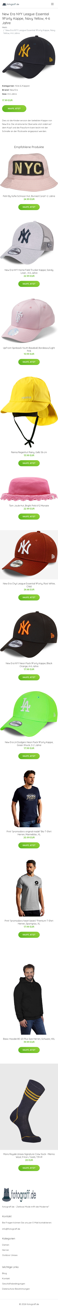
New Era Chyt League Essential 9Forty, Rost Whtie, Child (29, 585)
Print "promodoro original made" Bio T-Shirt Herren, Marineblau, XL (29, 833)
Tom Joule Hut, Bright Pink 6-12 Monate (29, 505)
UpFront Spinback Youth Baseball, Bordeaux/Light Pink (29, 349)
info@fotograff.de (11, 1229)
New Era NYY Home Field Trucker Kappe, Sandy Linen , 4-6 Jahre (29, 271)
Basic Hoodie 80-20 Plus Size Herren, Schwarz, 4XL (29, 1038)
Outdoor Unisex (9, 1255)
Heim (4, 27)
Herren (5, 1250)
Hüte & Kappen (22, 86)
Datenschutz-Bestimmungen (16, 1288)
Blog (4, 1273)
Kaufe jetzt (14, 108)
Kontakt (6, 1278)
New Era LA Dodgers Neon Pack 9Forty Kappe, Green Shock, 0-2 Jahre (29, 744)
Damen (5, 1244)
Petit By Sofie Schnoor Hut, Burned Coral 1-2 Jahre (29, 196)
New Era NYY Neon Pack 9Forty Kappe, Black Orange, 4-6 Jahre (29, 665)
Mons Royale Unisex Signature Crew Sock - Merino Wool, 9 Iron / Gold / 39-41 (29, 1155)
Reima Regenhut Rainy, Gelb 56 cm (29, 452)
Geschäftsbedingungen (13, 1283)
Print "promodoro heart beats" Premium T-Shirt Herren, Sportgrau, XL (29, 922)
